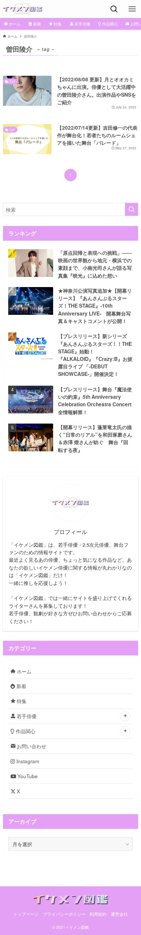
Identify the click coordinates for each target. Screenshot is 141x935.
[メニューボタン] (132, 9)
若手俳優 (25, 715)
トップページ (26, 914)
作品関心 (24, 730)
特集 (21, 700)
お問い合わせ (30, 746)
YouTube (27, 776)
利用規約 (98, 914)
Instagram (27, 761)
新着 (20, 685)
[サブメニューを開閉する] (125, 716)
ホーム (23, 671)
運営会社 (119, 914)
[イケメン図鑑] (23, 9)
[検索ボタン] (114, 9)
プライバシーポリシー (64, 914)
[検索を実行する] (131, 209)
